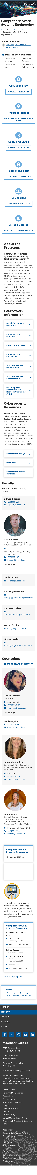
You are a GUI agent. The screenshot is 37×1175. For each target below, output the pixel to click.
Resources (11, 463)
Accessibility (8, 1096)
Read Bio (8, 565)
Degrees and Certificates (18, 55)
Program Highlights (18, 92)
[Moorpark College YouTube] (25, 1034)
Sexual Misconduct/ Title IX (15, 1118)
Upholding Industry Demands (15, 324)
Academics (26, 29)
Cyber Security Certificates (13, 355)
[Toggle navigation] (32, 3)
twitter (17, 995)
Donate (6, 1112)
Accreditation (9, 1099)
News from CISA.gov (16, 857)
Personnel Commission (13, 1093)
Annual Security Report (13, 1102)
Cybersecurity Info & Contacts (16, 473)
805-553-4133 (14, 964)
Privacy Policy (9, 1115)
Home (3, 29)
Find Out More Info (18, 148)
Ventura (5, 1022)
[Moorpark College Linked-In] (32, 1034)
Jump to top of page (13, 977)
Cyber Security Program (13, 335)
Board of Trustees (10, 1090)
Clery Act (7, 1105)
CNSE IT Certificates (15, 345)
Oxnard (5, 1017)
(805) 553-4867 (14, 724)
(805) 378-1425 (13, 705)
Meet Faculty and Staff (18, 177)
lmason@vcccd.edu (16, 834)
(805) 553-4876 (14, 557)
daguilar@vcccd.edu (16, 727)
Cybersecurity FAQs (15, 454)
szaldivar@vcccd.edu (16, 779)
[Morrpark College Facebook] (4, 1034)
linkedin (23, 995)
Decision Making (10, 1108)
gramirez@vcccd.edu (16, 708)
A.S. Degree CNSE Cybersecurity (14, 377)
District (5, 1007)
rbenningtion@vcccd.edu (19, 944)
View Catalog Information (18, 231)
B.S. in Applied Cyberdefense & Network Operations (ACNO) (16, 391)
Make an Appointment (18, 204)
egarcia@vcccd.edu (16, 505)
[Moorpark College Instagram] (18, 1034)
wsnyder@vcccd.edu (16, 629)
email (28, 995)
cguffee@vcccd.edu (16, 581)
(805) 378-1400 (9, 1058)
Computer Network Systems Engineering (17, 850)
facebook (10, 995)
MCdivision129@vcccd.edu (19, 968)
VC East (4, 1027)
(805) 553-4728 (13, 776)
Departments (14, 29)
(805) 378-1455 (9, 1066)
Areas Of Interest (11, 41)
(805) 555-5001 (13, 502)
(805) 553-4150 (13, 831)
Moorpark (6, 1012)
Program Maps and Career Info (18, 120)
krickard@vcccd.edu (16, 560)
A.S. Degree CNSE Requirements (14, 366)
